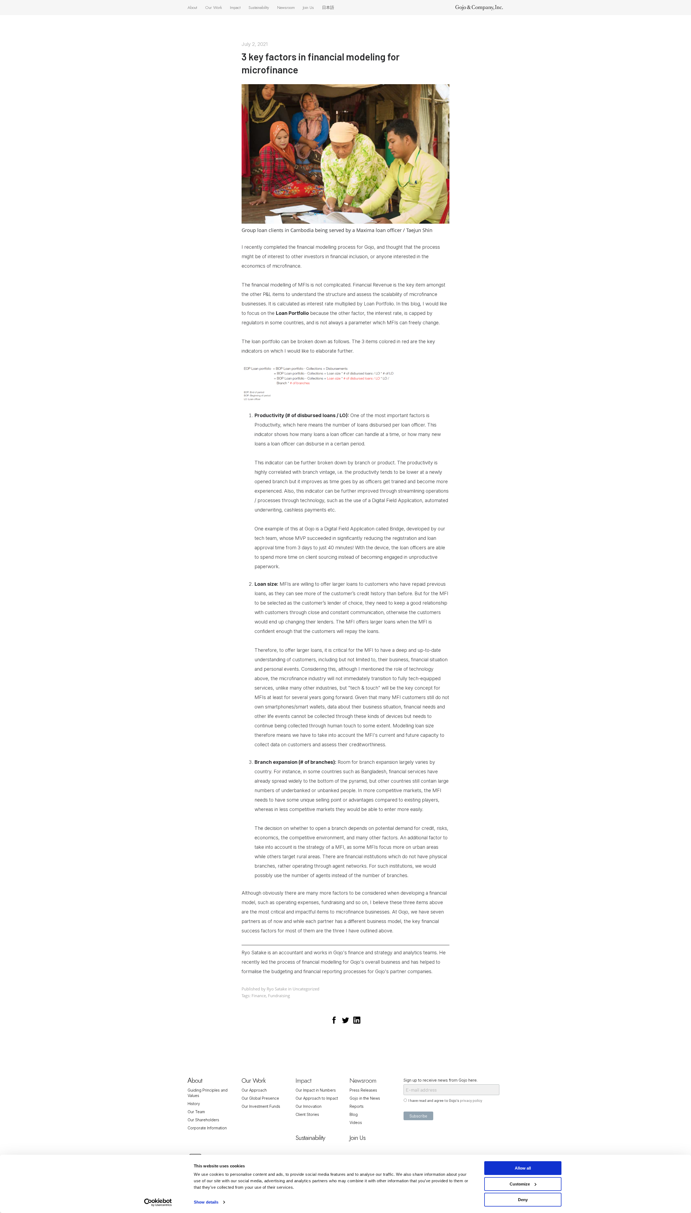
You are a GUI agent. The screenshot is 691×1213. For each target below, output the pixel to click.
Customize (520, 1184)
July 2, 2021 (255, 44)
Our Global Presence (260, 1098)
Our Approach (254, 1090)
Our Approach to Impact (317, 1098)
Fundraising (279, 995)
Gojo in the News (365, 1098)
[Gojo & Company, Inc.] (479, 7)
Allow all (523, 1168)
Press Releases (363, 1090)
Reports (357, 1106)
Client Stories (307, 1114)
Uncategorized (306, 988)
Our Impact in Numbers (316, 1090)
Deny (523, 1199)
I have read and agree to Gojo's (445, 1100)
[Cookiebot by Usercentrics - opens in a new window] (158, 1202)
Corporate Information (207, 1128)
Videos (356, 1122)
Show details (206, 1202)
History (194, 1103)
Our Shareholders (203, 1119)
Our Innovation (308, 1106)
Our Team (196, 1111)
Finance (259, 995)
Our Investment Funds (261, 1106)
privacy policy (471, 1100)
